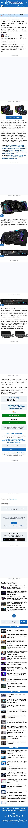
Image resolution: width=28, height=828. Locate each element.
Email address (7, 419)
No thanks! (14, 424)
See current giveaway (14, 416)
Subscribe (20, 421)
